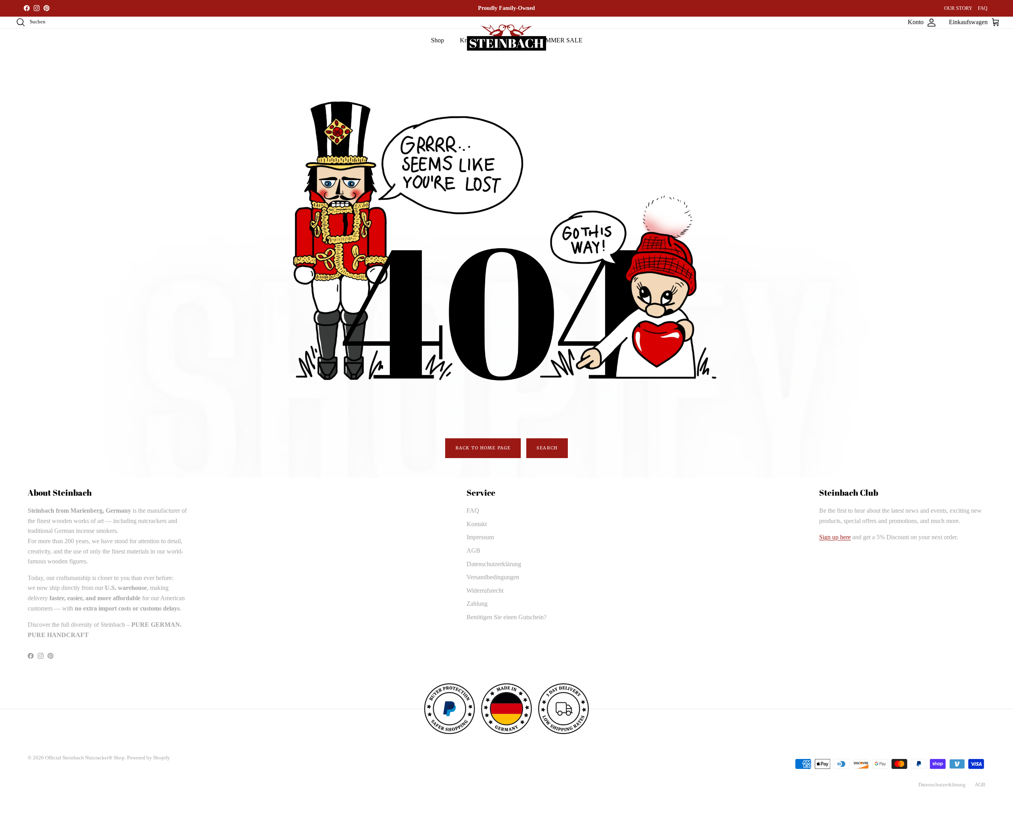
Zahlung (477, 603)
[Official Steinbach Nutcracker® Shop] (506, 38)
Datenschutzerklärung (494, 564)
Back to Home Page (482, 448)
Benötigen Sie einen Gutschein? (506, 617)
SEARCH (547, 448)
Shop (437, 40)
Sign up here (835, 537)
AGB (473, 550)
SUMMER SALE (559, 40)
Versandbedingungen (493, 577)
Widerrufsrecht (485, 590)
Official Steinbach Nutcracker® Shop (85, 758)
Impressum (480, 537)
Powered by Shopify (148, 758)
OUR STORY (958, 8)
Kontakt (477, 524)
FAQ (982, 8)
